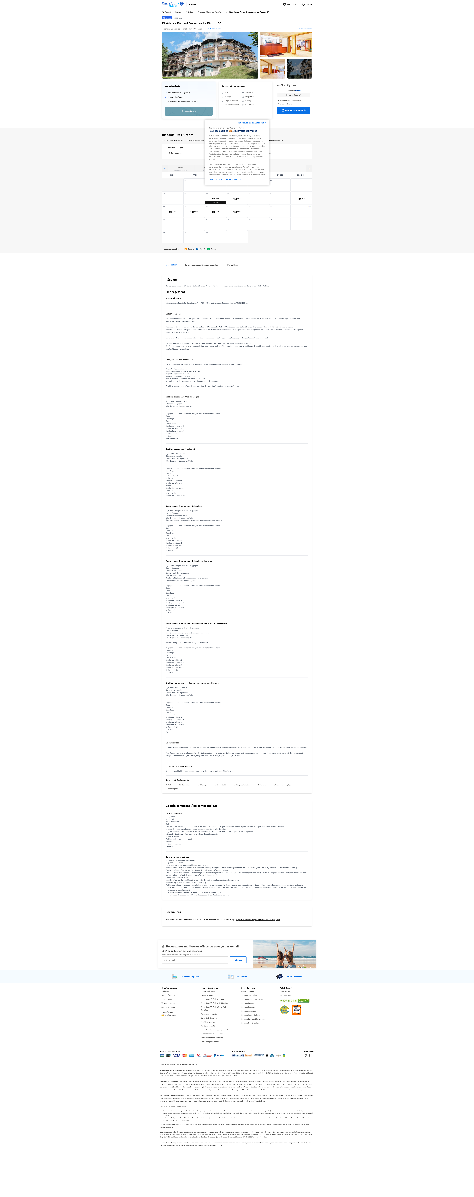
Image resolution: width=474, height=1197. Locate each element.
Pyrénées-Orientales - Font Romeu (211, 12)
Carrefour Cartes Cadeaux (250, 1015)
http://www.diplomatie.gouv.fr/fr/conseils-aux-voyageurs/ (258, 919)
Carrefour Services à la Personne (252, 1019)
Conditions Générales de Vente (213, 999)
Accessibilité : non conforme (212, 1037)
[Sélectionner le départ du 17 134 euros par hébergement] (237, 210)
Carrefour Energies (247, 1007)
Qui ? (260, 147)
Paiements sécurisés (209, 1014)
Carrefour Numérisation (249, 1023)
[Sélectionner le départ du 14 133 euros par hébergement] (172, 210)
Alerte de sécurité (208, 1026)
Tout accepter (233, 180)
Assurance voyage (168, 1007)
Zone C (213, 249)
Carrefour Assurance (248, 1011)
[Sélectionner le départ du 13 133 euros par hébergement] (301, 198)
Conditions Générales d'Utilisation (214, 1003)
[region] (237, 152)
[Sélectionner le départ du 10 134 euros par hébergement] (237, 198)
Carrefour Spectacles (248, 995)
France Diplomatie (208, 991)
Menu (193, 4)
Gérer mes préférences (210, 1041)
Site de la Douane (208, 995)
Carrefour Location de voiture (251, 999)
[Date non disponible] (194, 185)
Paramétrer (216, 180)
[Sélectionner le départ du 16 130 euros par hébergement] (215, 210)
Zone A (191, 249)
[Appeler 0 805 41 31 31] (296, 1001)
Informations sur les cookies (212, 1034)
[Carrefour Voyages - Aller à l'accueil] (173, 4)
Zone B (202, 249)
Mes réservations (286, 995)
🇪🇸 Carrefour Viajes (168, 1015)
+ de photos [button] (299, 69)
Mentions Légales (208, 1022)
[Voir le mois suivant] (309, 168)
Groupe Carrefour (247, 991)
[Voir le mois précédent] (165, 168)
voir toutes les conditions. (189, 1064)
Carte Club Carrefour (209, 1018)
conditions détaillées (258, 1101)
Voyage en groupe (168, 1003)
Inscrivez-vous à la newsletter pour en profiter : (181, 955)
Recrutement (166, 999)
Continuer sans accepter (250, 123)
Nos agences (285, 991)
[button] (210, 55)
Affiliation (165, 991)
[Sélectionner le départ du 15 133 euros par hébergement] (194, 210)
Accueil (168, 12)
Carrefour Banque (247, 1003)
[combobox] (188, 151)
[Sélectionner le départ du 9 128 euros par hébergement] (215, 198)
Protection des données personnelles (215, 1030)
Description (171, 264)
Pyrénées (189, 12)
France (178, 12)
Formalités (232, 265)
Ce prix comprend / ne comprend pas (202, 265)
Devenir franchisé (168, 995)
